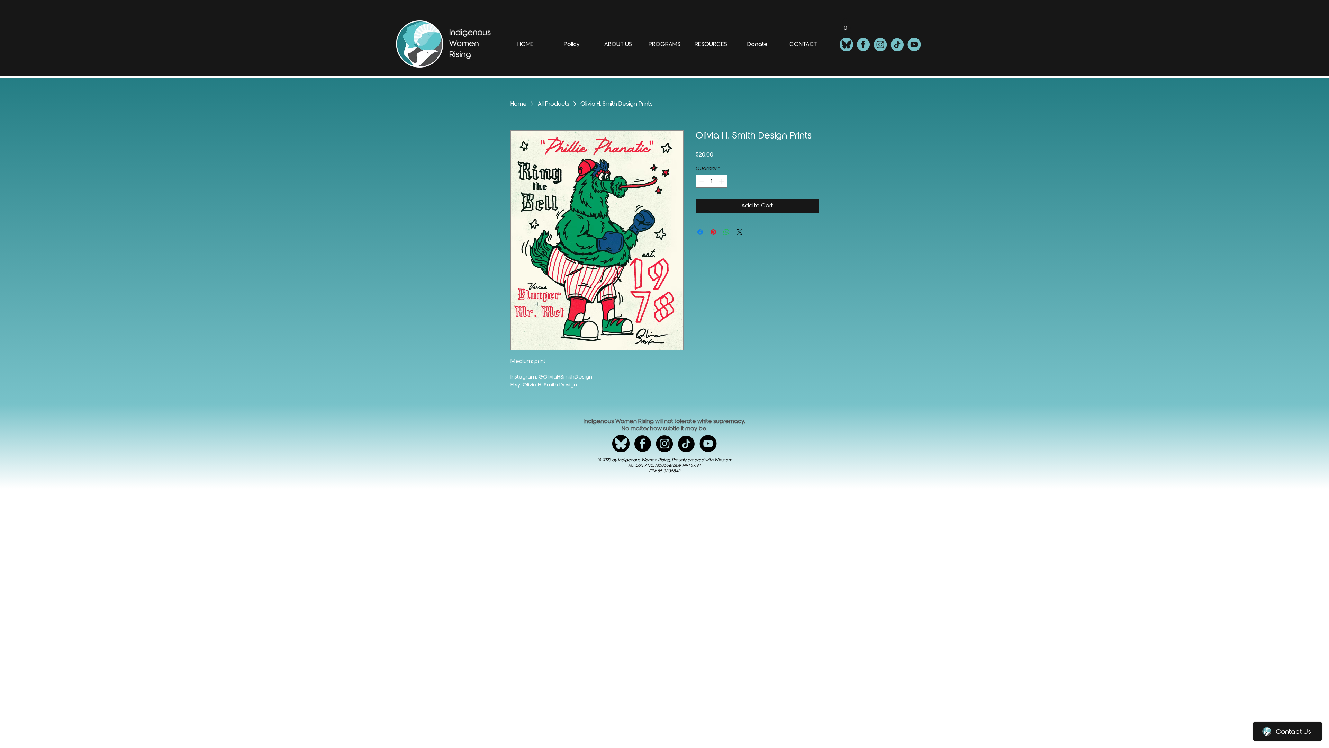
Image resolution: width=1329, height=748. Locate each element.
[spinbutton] (711, 181)
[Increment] (722, 181)
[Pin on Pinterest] (713, 232)
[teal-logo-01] (846, 44)
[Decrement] (701, 181)
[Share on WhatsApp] (726, 232)
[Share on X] (739, 232)
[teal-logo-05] (914, 44)
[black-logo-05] (708, 443)
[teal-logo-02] (863, 44)
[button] (845, 25)
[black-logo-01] (621, 443)
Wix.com (723, 460)
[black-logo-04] (686, 443)
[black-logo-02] (642, 443)
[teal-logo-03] (880, 44)
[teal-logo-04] (897, 44)
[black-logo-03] (664, 443)
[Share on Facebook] (700, 232)
